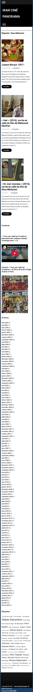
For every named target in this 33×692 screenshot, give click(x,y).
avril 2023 (5, 395)
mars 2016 (5, 562)
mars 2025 (5, 354)
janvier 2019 (6, 487)
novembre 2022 (7, 407)
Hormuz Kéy (26, 640)
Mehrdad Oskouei (13, 658)
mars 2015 (5, 569)
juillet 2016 (5, 554)
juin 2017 (4, 530)
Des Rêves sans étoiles (16, 633)
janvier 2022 (6, 426)
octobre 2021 (6, 434)
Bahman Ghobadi (5, 630)
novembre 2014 (7, 571)
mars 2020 (5, 460)
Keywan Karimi (8, 646)
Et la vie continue (19, 635)
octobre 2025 (6, 337)
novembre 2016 (7, 547)
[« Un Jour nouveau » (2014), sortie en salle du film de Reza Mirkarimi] (13, 169)
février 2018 (6, 513)
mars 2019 (5, 482)
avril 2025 (5, 352)
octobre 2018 (6, 494)
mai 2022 (4, 419)
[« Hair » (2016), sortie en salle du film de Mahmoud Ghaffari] (13, 106)
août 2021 (5, 438)
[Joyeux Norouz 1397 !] (13, 50)
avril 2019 (5, 480)
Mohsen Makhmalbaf (18, 660)
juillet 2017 (5, 528)
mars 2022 (5, 424)
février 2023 (6, 400)
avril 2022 (5, 422)
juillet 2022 (5, 417)
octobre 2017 (6, 523)
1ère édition (26, 616)
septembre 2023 (7, 383)
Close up (5, 633)
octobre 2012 (6, 595)
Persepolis (15, 663)
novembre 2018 (7, 492)
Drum (24, 633)
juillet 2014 (5, 578)
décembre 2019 (7, 465)
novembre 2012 (7, 593)
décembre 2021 (7, 429)
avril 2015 (5, 566)
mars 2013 (5, 586)
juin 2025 (4, 347)
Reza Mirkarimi (23, 663)
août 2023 (5, 385)
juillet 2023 (5, 388)
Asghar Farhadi (25, 627)
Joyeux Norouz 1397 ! (13, 64)
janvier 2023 (6, 402)
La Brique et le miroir (15, 649)
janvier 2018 (6, 516)
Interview (6, 643)
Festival (10, 638)
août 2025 (5, 342)
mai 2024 (4, 368)
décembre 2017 (7, 518)
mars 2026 (5, 327)
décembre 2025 (7, 335)
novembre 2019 (7, 467)
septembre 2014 (7, 576)
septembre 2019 (7, 470)
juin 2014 (4, 581)
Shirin (30, 663)
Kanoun (23, 643)
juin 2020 (4, 458)
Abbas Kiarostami (12, 619)
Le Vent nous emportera (13, 652)
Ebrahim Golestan (8, 636)
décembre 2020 (7, 451)
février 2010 (6, 605)
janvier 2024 (6, 376)
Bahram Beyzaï (16, 630)
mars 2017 (5, 537)
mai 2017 (4, 533)
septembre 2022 (7, 412)
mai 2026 (4, 325)
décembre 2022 (7, 405)
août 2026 (5, 323)
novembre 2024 (7, 361)
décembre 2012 (7, 591)
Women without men (25, 665)
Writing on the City (7, 667)
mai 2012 (4, 603)
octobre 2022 (6, 410)
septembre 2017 (7, 525)
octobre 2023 (6, 381)
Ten (9, 665)
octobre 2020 (6, 453)
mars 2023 (5, 397)
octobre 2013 (6, 583)
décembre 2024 (7, 359)
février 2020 (6, 463)
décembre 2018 (7, 489)
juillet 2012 (5, 598)
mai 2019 (4, 477)
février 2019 (6, 484)
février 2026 (6, 330)
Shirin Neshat (5, 665)
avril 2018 (5, 509)
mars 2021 (5, 448)
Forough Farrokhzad (20, 638)
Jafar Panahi (15, 643)
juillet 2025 (5, 344)
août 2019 (5, 472)
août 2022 (5, 414)
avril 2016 (5, 559)
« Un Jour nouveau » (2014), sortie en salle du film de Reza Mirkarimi (16, 187)
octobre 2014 (6, 574)
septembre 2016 (7, 552)
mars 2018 (5, 511)
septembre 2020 (7, 455)
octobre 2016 (6, 550)
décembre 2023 (7, 378)
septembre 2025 (7, 340)
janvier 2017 (6, 542)
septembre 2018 (7, 496)
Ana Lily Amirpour (14, 627)
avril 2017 (5, 535)
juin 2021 (4, 443)
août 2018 (5, 499)
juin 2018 (4, 504)
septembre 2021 (7, 436)
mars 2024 (5, 371)
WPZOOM (13, 691)
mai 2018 (4, 506)
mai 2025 (4, 349)
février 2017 (6, 540)
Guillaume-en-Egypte (18, 640)
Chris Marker (27, 630)
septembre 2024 (7, 366)
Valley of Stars (15, 665)
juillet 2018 (5, 501)
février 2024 (6, 373)
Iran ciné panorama (20, 686)
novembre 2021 (7, 431)
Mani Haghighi (16, 655)
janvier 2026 (6, 332)
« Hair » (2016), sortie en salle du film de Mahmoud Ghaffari (15, 123)
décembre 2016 (7, 545)
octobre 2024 (6, 364)
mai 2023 (4, 393)
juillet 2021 (5, 441)
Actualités (16, 68)
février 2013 (6, 588)
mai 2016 (4, 557)
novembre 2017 (7, 521)
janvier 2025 (6, 356)
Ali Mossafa (19, 624)
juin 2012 (4, 600)
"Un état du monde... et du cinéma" (12, 616)
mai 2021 (4, 446)
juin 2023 (4, 390)
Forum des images (7, 640)
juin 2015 (4, 564)
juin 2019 (4, 475)
